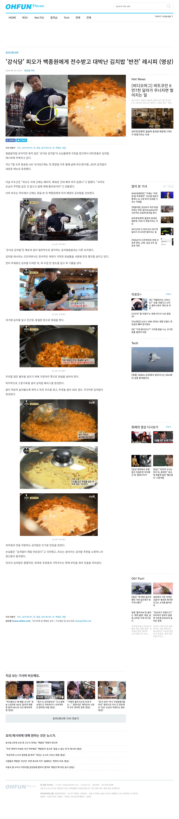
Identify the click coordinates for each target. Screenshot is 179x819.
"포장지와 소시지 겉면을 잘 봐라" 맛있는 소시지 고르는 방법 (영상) (35, 754)
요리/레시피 (12, 52)
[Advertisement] (89, 37)
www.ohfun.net (21, 620)
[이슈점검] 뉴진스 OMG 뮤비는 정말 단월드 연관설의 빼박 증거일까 (151, 323)
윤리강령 (96, 784)
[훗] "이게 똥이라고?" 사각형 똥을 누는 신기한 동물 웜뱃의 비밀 (152, 331)
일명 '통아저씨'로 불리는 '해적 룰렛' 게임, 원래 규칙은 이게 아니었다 (141, 616)
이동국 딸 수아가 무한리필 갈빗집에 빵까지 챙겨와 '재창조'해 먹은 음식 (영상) (40, 767)
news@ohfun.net (83, 620)
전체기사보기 (167, 787)
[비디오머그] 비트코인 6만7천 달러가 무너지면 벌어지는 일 (152, 90)
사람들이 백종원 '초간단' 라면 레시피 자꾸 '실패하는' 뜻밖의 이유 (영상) (37, 761)
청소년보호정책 (107, 784)
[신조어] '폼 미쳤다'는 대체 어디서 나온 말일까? (151, 315)
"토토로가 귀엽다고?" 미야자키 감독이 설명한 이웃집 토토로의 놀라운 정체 (163, 616)
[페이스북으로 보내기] (11, 141)
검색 (169, 6)
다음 (171, 186)
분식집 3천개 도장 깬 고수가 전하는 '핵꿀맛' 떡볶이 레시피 (31, 742)
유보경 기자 (29, 70)
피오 (19, 147)
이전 (169, 186)
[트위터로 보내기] (21, 141)
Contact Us (86, 784)
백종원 (58, 147)
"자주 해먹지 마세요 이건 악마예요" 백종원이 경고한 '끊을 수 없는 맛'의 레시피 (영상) (44, 748)
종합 (38, 147)
